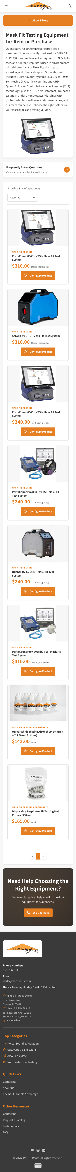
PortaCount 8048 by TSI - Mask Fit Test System (36, 258)
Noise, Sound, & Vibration (23, 1043)
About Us (8, 1088)
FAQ (5, 1132)
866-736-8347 (11, 970)
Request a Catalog (14, 1120)
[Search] (69, 6)
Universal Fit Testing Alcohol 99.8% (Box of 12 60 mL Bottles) (37, 733)
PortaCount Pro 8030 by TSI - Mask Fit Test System (35, 494)
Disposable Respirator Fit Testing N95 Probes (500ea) (35, 813)
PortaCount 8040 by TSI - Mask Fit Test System (36, 414)
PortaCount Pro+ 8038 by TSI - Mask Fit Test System (36, 653)
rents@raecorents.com (17, 981)
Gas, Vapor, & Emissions (22, 1050)
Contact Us (9, 1082)
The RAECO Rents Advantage (20, 1094)
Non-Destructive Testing (22, 1062)
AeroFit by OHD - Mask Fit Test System (36, 336)
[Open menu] (6, 6)
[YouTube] (32, 1150)
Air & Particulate (17, 1056)
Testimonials (11, 1126)
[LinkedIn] (43, 1150)
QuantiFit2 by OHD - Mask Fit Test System (33, 573)
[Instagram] (38, 1150)
